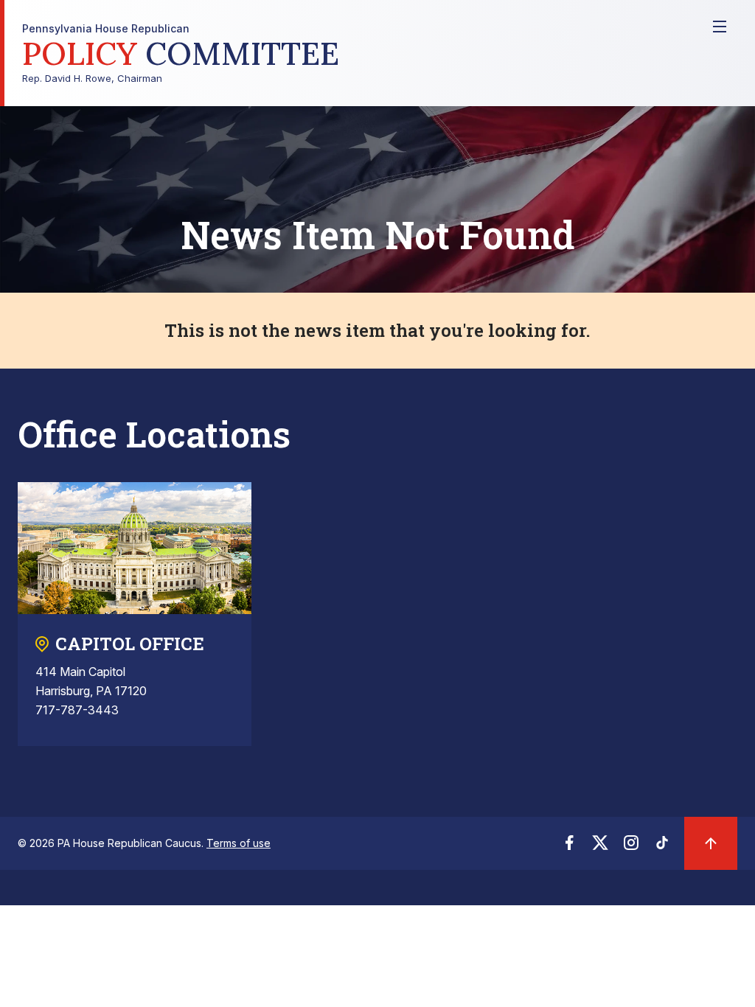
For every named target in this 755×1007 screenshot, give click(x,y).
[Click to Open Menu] (719, 26)
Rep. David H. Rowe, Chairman (180, 53)
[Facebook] (569, 847)
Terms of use (238, 843)
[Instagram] (631, 847)
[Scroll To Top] (710, 843)
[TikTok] (662, 847)
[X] (600, 847)
